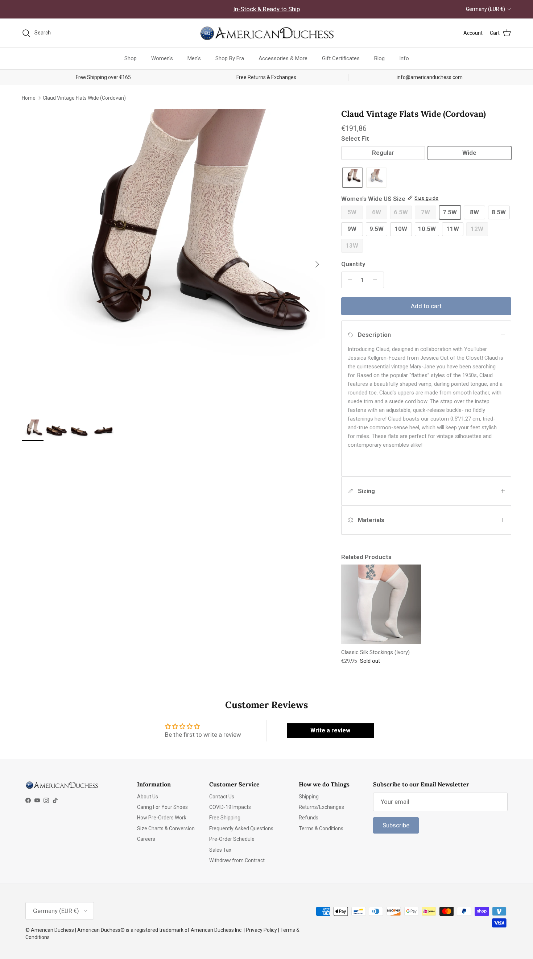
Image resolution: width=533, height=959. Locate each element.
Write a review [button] (330, 730)
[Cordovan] (352, 178)
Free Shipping (224, 817)
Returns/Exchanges (321, 807)
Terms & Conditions (321, 828)
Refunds (308, 817)
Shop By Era (229, 58)
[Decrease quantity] (348, 280)
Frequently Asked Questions (241, 828)
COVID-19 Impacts (230, 807)
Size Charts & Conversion (166, 828)
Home (29, 97)
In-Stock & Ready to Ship (266, 9)
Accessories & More (283, 58)
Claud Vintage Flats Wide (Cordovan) (84, 97)
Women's (162, 58)
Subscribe (396, 825)
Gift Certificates (341, 58)
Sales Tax (220, 850)
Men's (194, 58)
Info (404, 58)
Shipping (309, 796)
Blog (379, 58)
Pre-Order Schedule (232, 839)
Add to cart (426, 306)
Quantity (353, 264)
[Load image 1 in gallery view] (173, 260)
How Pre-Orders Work (161, 817)
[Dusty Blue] (376, 178)
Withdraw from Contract (237, 860)
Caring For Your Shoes (162, 807)
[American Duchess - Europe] (266, 33)
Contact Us (221, 796)
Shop (130, 58)
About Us (147, 796)
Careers (146, 839)
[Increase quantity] (377, 280)
